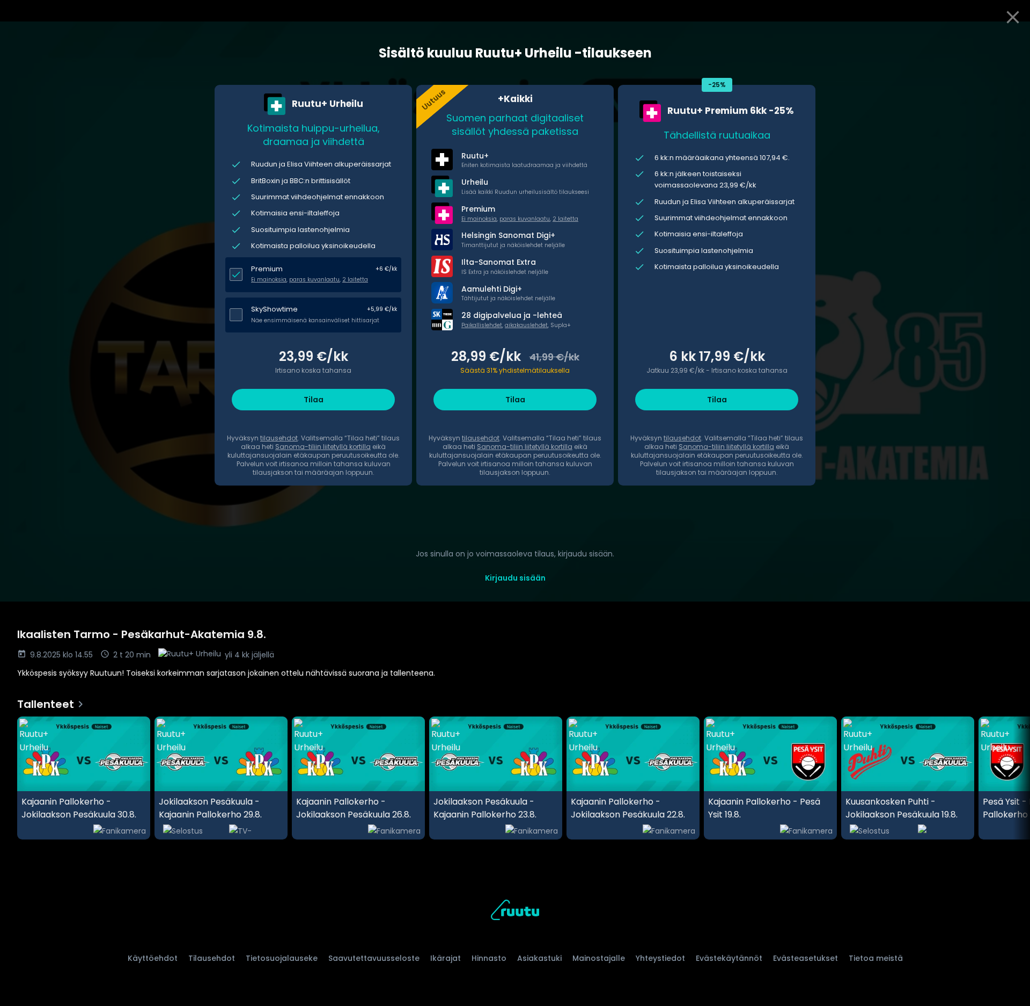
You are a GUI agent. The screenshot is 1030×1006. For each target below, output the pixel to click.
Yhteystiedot (660, 958)
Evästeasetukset (805, 958)
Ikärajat (445, 958)
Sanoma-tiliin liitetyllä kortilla (323, 446)
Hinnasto (489, 958)
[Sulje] (1013, 17)
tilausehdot (279, 438)
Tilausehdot (211, 958)
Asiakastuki (539, 958)
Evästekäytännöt (729, 958)
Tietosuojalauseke (282, 958)
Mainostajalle (598, 958)
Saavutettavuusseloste (374, 958)
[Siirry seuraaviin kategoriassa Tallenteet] (1013, 778)
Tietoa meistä (876, 958)
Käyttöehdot (153, 958)
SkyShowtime (274, 309)
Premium (267, 269)
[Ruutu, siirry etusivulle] (515, 912)
